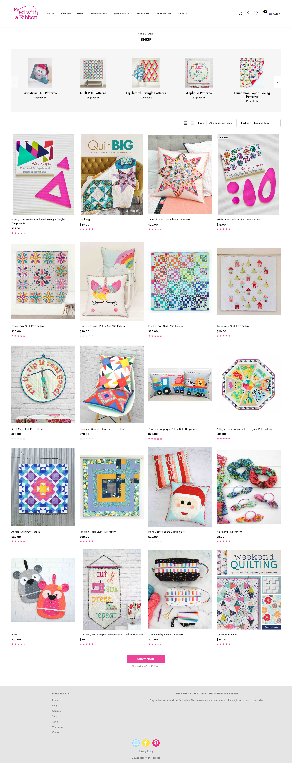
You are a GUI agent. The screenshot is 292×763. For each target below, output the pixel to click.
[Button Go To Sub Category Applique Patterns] (199, 73)
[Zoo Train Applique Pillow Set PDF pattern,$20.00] (180, 384)
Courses (56, 711)
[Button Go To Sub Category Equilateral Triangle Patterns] (146, 73)
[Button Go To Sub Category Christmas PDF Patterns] (40, 73)
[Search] (240, 13)
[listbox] (266, 123)
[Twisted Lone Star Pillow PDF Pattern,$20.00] (180, 174)
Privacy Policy (146, 751)
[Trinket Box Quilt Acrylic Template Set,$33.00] (249, 174)
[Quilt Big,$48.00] (112, 174)
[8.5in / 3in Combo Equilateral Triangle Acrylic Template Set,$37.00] (43, 174)
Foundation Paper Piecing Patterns (252, 95)
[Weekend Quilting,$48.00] (249, 589)
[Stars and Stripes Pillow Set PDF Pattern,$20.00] (112, 384)
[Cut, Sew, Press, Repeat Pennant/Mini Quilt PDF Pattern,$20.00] (112, 589)
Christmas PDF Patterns (40, 93)
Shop (54, 716)
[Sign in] (247, 13)
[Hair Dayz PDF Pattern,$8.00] (249, 487)
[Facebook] (146, 743)
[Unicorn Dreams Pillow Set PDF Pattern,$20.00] (112, 281)
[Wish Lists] (255, 13)
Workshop (57, 727)
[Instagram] (136, 743)
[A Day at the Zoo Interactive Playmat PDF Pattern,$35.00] (249, 384)
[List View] (192, 123)
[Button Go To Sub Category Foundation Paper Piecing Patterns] (252, 73)
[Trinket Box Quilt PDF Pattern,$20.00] (43, 281)
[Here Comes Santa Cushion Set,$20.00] (180, 487)
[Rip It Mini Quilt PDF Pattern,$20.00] (43, 384)
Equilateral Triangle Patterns (146, 93)
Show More (146, 659)
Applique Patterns (199, 93)
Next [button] (277, 82)
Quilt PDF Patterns (93, 93)
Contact (56, 732)
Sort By (245, 123)
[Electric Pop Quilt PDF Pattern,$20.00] (180, 281)
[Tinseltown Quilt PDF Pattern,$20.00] (249, 281)
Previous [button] (14, 82)
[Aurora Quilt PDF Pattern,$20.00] (43, 487)
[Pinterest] (156, 743)
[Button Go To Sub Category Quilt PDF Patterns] (93, 73)
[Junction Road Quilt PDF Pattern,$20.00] (112, 487)
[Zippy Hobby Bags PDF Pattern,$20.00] (180, 589)
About (55, 721)
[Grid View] (185, 123)
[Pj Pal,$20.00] (43, 589)
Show (201, 123)
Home (55, 700)
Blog (54, 705)
